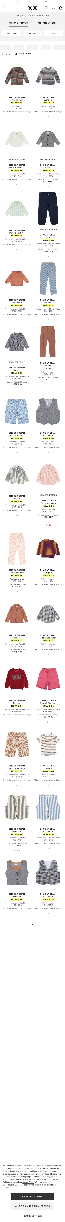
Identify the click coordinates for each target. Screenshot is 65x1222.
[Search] (46, 8)
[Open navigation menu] (4, 8)
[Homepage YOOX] (32, 7)
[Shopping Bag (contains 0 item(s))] (61, 8)
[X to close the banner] (61, 1165)
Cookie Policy (28, 1182)
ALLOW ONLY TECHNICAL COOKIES (32, 1206)
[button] (32, 924)
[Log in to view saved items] (53, 8)
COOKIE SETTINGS (32, 1216)
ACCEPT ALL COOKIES (32, 1196)
